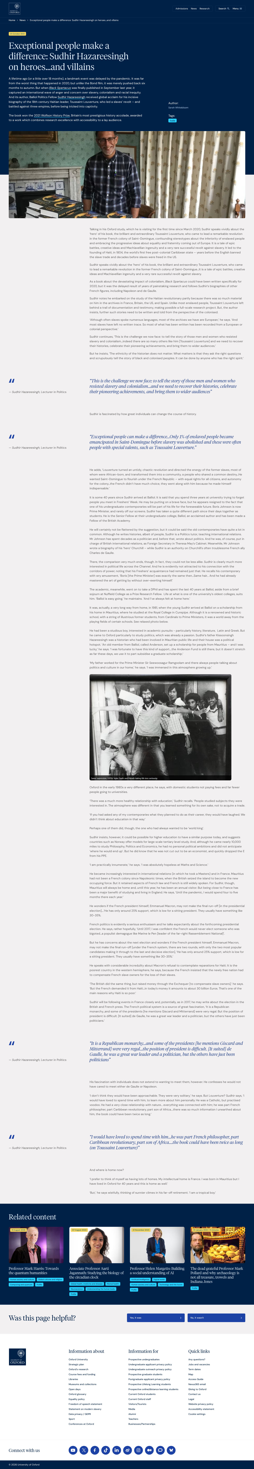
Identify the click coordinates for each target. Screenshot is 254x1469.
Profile (172, 120)
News (194, 8)
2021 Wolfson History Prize (52, 115)
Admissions (182, 8)
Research (205, 8)
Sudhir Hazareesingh (71, 97)
